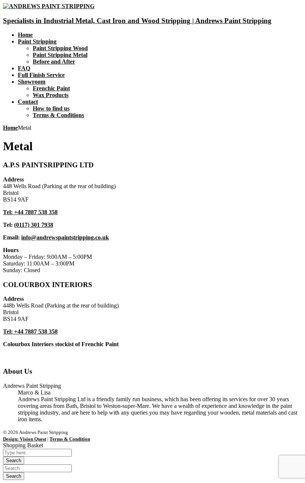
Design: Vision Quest (24, 439)
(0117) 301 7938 (33, 225)
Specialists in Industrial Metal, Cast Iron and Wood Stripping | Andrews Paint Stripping (137, 21)
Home (10, 128)
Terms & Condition (69, 439)
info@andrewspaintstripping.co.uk (65, 237)
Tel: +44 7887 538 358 (30, 212)
